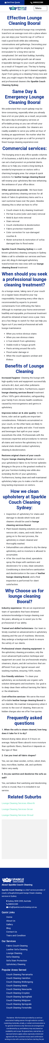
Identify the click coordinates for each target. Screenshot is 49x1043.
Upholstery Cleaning (15, 964)
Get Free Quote (13, 2)
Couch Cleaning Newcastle (19, 989)
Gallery (9, 924)
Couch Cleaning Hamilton (18, 978)
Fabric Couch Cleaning (17, 945)
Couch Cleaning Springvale (18, 1004)
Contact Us (11, 931)
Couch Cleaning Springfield (19, 996)
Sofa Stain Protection (16, 960)
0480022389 (37, 2)
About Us (10, 920)
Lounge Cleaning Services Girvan (17, 809)
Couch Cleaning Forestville (18, 1007)
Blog (8, 928)
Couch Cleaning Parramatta (19, 974)
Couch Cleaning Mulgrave (18, 1000)
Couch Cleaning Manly (16, 985)
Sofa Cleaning (12, 957)
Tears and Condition (16, 935)
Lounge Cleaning (14, 953)
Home (9, 917)
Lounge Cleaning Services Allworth (18, 803)
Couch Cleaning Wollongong (19, 982)
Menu (38, 8)
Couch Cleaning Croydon (18, 993)
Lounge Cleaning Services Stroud (17, 815)
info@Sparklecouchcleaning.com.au (22, 907)
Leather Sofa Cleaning (16, 949)
